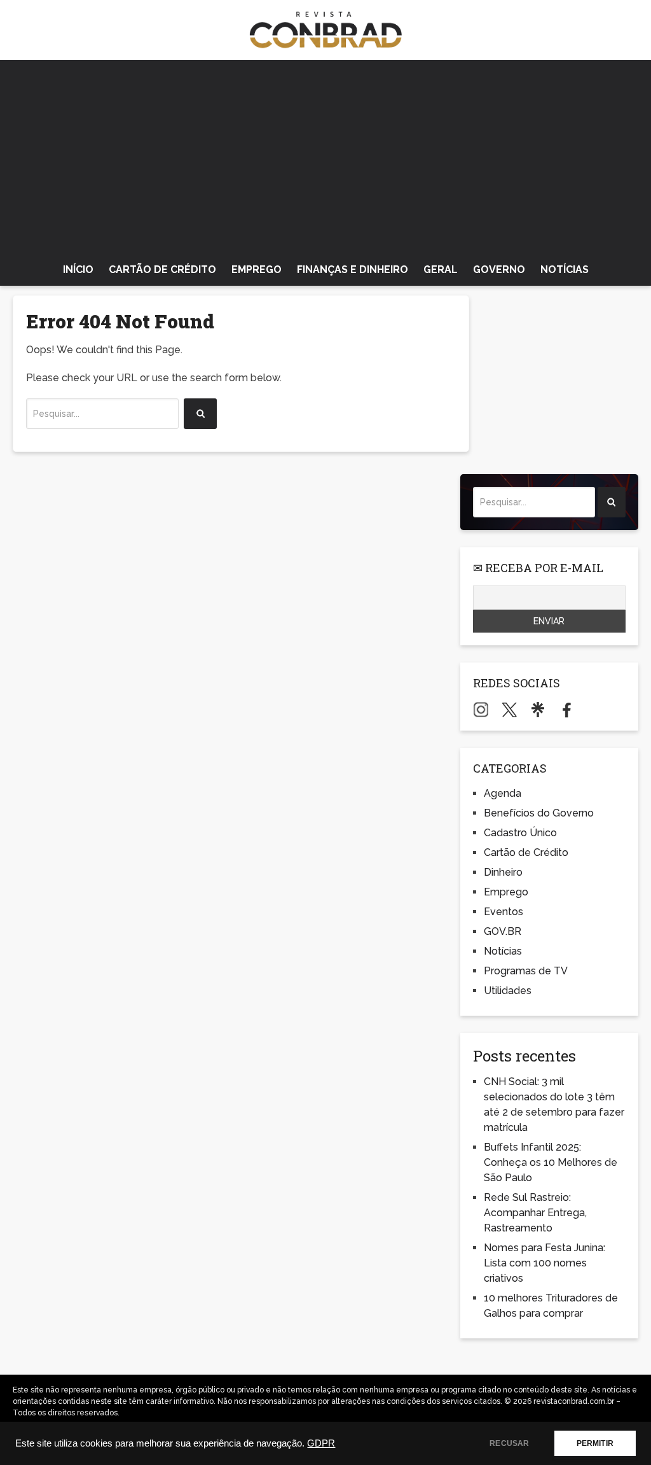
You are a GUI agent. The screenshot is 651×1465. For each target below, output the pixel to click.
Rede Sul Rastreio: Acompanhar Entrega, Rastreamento (535, 1212)
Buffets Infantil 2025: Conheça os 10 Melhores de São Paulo (550, 1162)
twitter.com (509, 709)
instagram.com (481, 709)
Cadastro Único (520, 833)
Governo (499, 269)
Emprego (256, 269)
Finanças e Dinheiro (352, 269)
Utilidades (507, 991)
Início (78, 269)
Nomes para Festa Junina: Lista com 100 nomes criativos (544, 1263)
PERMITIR (595, 1443)
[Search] (200, 413)
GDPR (321, 1443)
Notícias (564, 269)
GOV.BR (502, 931)
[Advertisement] (325, 155)
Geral (440, 269)
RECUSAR (509, 1443)
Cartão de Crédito (162, 269)
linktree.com (538, 709)
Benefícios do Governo (539, 813)
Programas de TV (526, 971)
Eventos (503, 912)
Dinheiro (503, 872)
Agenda (502, 793)
